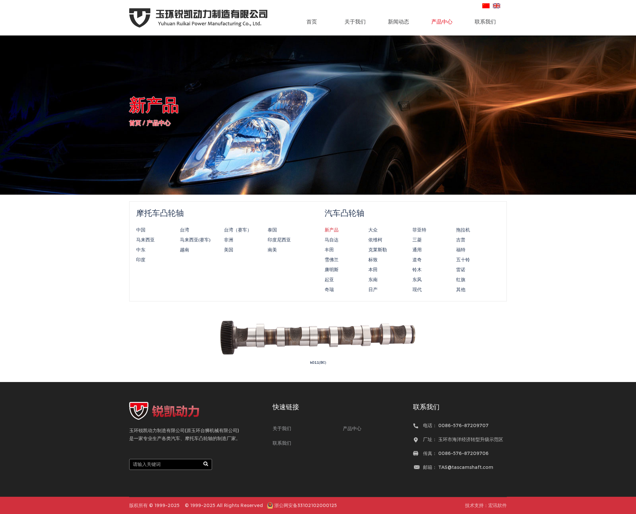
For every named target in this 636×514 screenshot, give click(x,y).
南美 (272, 249)
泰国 (272, 229)
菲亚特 (419, 229)
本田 (373, 269)
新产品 (332, 229)
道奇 (417, 259)
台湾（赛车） (238, 229)
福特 (460, 249)
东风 (417, 279)
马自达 (332, 239)
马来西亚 (145, 239)
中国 (140, 229)
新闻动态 (398, 22)
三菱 (417, 239)
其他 (460, 289)
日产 (373, 289)
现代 (417, 289)
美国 (228, 249)
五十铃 (463, 259)
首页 (311, 22)
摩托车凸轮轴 (160, 213)
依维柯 (375, 239)
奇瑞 (329, 289)
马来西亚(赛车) (195, 239)
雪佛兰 (332, 259)
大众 (373, 229)
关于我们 (355, 22)
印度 (140, 259)
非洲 (228, 239)
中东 (140, 249)
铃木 (417, 269)
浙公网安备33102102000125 (305, 505)
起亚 (329, 279)
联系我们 (485, 22)
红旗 (460, 279)
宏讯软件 (497, 505)
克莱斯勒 (377, 249)
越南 (184, 249)
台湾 (184, 229)
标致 (373, 259)
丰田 (329, 249)
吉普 (460, 239)
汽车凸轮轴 (344, 213)
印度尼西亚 (279, 239)
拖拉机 (463, 229)
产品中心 (441, 22)
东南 (373, 279)
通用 (417, 249)
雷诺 (460, 269)
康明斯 (332, 269)
